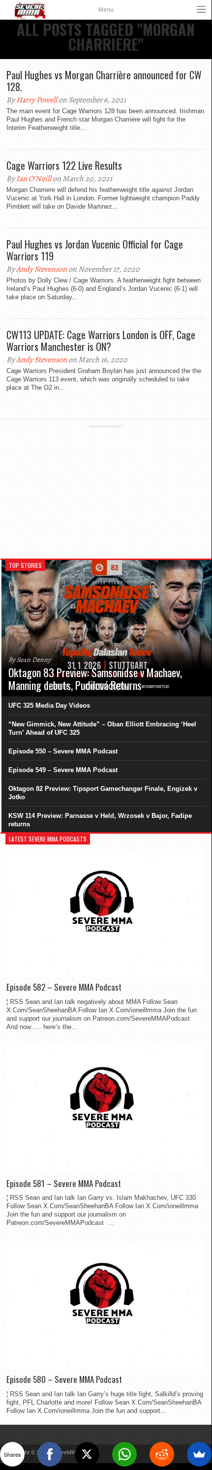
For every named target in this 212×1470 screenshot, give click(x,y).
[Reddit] (162, 1454)
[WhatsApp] (124, 1454)
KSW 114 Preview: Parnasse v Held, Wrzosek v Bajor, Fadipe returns (100, 820)
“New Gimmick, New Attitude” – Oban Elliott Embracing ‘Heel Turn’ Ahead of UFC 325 (102, 728)
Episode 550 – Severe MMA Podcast (63, 751)
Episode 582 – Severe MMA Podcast (63, 987)
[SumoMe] (199, 1454)
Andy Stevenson (41, 269)
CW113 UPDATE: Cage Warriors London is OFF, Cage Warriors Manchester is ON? (100, 340)
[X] (87, 1454)
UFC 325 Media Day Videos (49, 705)
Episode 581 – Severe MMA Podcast (63, 1184)
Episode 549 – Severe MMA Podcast (63, 770)
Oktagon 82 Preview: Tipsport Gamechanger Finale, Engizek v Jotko (102, 793)
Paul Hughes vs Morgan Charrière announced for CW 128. (104, 81)
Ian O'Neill (33, 178)
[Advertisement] (106, 490)
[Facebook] (49, 1454)
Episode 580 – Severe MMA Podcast (64, 1379)
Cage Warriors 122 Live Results (64, 165)
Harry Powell (36, 99)
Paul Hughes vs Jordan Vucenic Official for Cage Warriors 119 (94, 250)
